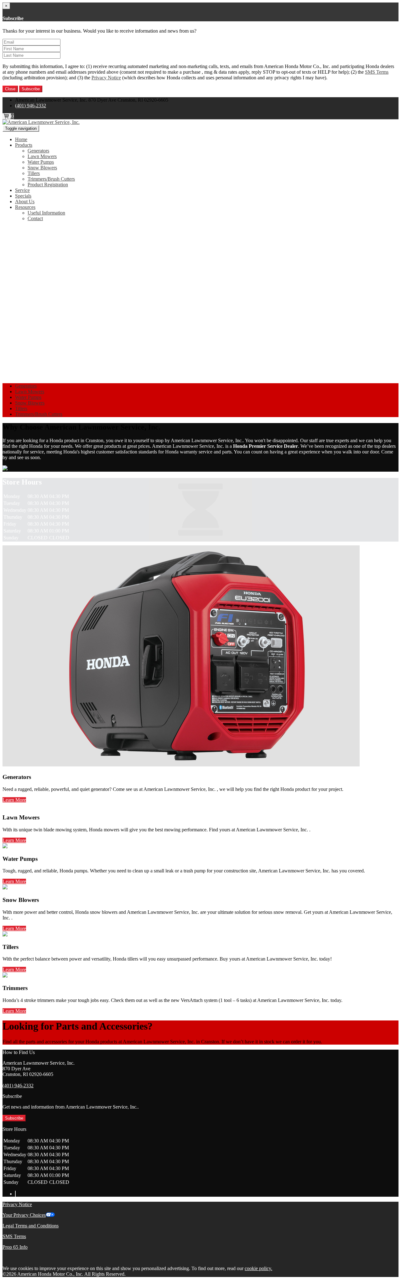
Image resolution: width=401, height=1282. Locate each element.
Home (21, 139)
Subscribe (31, 89)
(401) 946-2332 (30, 105)
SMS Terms (376, 72)
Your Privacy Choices (24, 1215)
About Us (24, 201)
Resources (25, 207)
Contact (35, 218)
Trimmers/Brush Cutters (51, 179)
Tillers (34, 173)
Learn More (14, 800)
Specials (23, 196)
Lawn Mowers (42, 156)
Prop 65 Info (15, 1247)
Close (10, 89)
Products (23, 145)
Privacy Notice (106, 77)
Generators (38, 150)
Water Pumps (41, 162)
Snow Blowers (42, 167)
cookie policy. (258, 1268)
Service (22, 190)
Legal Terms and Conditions (31, 1225)
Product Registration (48, 184)
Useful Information (46, 212)
